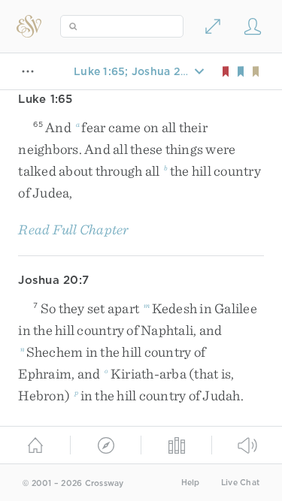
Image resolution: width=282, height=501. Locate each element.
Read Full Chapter (73, 229)
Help (190, 482)
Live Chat (240, 482)
